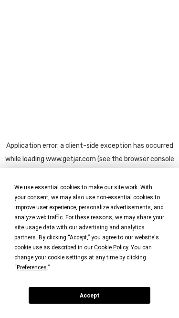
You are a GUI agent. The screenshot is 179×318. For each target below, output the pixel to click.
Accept (90, 295)
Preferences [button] (32, 267)
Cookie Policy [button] (111, 247)
